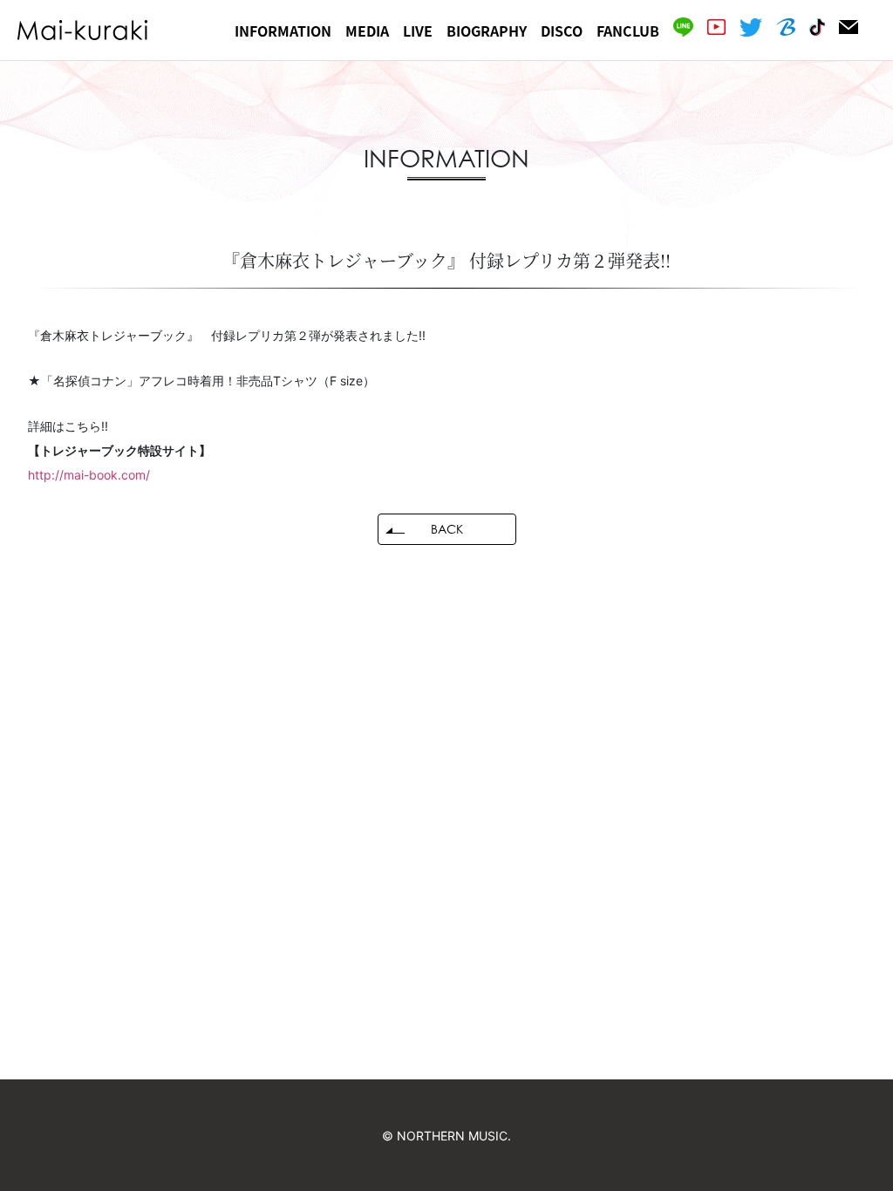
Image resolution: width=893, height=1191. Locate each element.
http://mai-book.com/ (89, 474)
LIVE (418, 30)
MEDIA (367, 30)
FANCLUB (627, 30)
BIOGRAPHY (486, 30)
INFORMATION (283, 30)
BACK (447, 528)
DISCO (562, 30)
